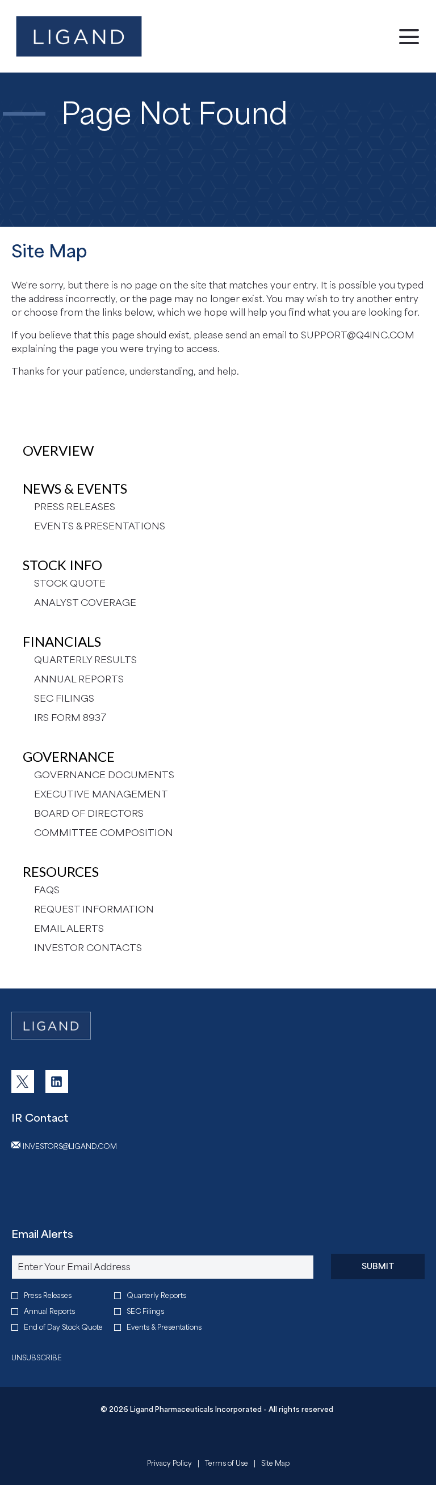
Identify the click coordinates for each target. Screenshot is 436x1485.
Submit (378, 1266)
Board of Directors (89, 813)
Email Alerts (69, 928)
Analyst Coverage (85, 602)
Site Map (275, 1464)
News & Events (75, 488)
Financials (62, 641)
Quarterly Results (85, 659)
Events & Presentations (99, 526)
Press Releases (74, 506)
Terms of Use (226, 1464)
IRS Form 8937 (70, 717)
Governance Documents (104, 774)
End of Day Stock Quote (63, 1327)
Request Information (94, 909)
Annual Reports (79, 679)
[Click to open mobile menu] (409, 36)
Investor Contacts (88, 947)
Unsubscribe (36, 1358)
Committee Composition (103, 832)
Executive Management (101, 794)
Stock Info (62, 565)
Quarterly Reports (156, 1295)
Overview (58, 450)
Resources (61, 871)
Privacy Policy (169, 1464)
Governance (69, 756)
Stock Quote (70, 583)
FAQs (47, 890)
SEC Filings (64, 698)
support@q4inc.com (357, 335)
